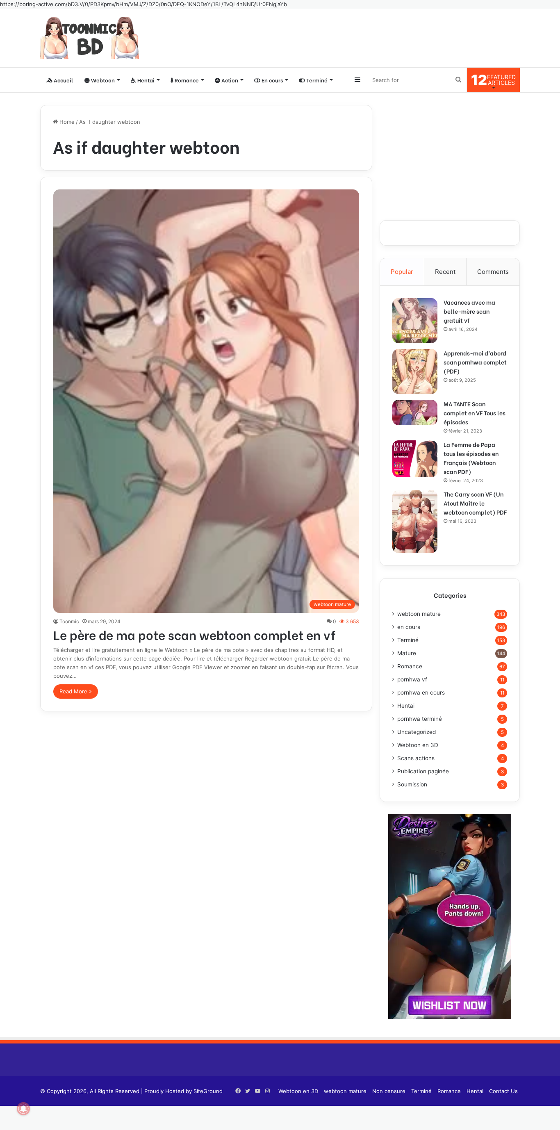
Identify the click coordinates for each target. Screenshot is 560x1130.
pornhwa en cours (421, 692)
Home (66, 121)
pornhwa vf (412, 679)
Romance (186, 80)
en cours (408, 627)
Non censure (388, 1091)
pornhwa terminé (419, 718)
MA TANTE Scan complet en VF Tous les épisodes (474, 412)
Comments (493, 272)
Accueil (62, 80)
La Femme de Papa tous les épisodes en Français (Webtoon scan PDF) (471, 458)
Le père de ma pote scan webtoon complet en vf (194, 634)
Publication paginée (423, 771)
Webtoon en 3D (417, 745)
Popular (402, 272)
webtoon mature (419, 614)
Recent (445, 272)
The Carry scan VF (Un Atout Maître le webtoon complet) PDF (475, 503)
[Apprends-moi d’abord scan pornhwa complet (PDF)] (414, 371)
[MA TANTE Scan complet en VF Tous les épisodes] (414, 412)
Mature (406, 653)
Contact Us (503, 1091)
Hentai (145, 80)
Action (229, 80)
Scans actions (416, 758)
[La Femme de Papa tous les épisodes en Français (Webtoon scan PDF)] (414, 458)
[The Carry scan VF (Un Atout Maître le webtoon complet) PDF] (414, 521)
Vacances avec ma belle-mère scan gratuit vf (469, 311)
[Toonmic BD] (89, 38)
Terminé (316, 80)
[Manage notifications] (23, 1108)
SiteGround (208, 1091)
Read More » (75, 691)
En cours (271, 80)
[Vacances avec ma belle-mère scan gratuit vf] (414, 320)
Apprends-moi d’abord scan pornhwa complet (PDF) (475, 362)
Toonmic (69, 621)
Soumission (412, 784)
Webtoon (102, 80)
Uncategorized (416, 732)
